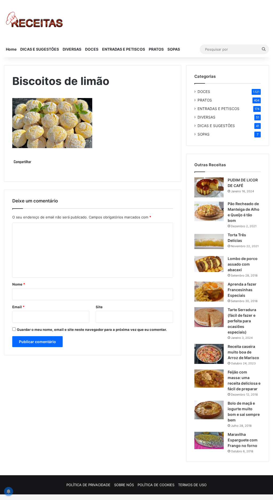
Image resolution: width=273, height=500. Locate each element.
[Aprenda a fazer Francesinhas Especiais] (209, 292)
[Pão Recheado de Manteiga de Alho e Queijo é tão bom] (209, 211)
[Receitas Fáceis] (35, 21)
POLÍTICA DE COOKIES (156, 485)
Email (18, 307)
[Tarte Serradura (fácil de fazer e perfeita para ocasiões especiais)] (209, 317)
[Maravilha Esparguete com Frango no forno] (209, 440)
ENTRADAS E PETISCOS (123, 49)
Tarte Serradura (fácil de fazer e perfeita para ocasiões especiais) (242, 320)
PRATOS (156, 49)
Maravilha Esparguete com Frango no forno (243, 440)
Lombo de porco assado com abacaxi (243, 264)
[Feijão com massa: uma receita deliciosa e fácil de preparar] (209, 378)
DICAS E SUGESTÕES (39, 49)
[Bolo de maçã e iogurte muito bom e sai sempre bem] (209, 410)
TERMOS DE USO (192, 485)
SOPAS (173, 49)
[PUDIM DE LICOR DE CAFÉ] (209, 187)
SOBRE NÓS (124, 485)
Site (99, 307)
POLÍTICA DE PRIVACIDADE (88, 485)
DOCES (91, 49)
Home (11, 49)
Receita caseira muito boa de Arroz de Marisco (243, 352)
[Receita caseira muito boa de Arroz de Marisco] (209, 354)
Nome (18, 284)
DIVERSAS (72, 49)
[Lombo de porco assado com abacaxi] (209, 264)
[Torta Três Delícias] (209, 242)
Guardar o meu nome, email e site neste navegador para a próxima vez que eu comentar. (92, 329)
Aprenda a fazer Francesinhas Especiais (242, 290)
